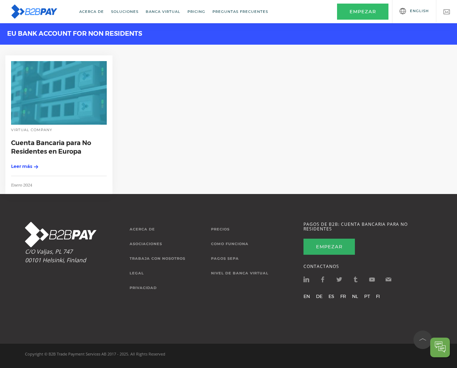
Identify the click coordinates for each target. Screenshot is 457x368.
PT (367, 296)
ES (331, 296)
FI (378, 296)
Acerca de (91, 11)
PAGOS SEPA (225, 259)
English (419, 11)
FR (343, 296)
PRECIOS (220, 229)
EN (306, 296)
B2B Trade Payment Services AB (77, 354)
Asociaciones (146, 244)
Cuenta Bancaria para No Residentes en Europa (51, 147)
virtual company (31, 130)
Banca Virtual (163, 11)
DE (319, 296)
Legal (137, 273)
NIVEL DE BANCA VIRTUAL (239, 273)
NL (355, 296)
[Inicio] (38, 11)
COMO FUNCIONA (229, 244)
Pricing (196, 11)
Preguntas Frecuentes (240, 11)
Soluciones (125, 11)
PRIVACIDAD (143, 288)
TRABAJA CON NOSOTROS (157, 259)
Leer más (21, 166)
